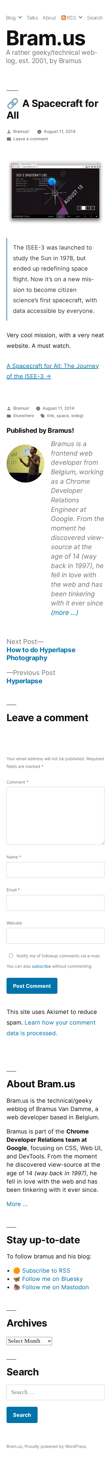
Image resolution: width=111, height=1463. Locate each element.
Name (14, 856)
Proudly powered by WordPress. (56, 1446)
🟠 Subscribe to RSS (41, 1270)
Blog (11, 18)
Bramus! (21, 131)
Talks (32, 18)
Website (14, 922)
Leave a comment (30, 138)
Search (94, 18)
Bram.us (46, 37)
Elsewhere (23, 415)
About (49, 18)
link (50, 415)
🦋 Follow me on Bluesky (48, 1278)
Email (13, 889)
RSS (71, 18)
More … (17, 1204)
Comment (17, 781)
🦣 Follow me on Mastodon (51, 1287)
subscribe (41, 966)
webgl (77, 415)
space (63, 415)
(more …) (64, 612)
